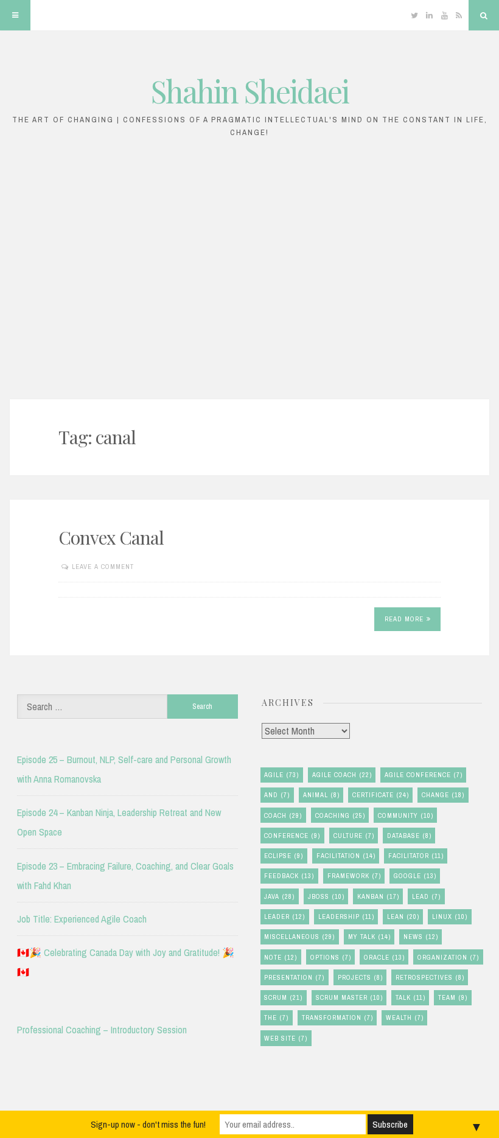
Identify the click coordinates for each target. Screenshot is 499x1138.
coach (283, 815)
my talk (369, 936)
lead (426, 896)
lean (403, 916)
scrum (283, 997)
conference (292, 835)
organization (448, 957)
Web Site (285, 1038)
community (405, 815)
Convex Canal (111, 537)
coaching (340, 815)
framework (354, 875)
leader (284, 916)
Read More (404, 619)
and (277, 795)
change (443, 795)
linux (449, 916)
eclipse (283, 855)
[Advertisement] (249, 275)
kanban (378, 896)
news (420, 936)
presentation (294, 977)
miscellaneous (299, 936)
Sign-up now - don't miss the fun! (148, 1124)
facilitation (345, 855)
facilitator (416, 855)
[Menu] (15, 15)
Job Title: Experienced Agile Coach (82, 919)
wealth (405, 1017)
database (409, 835)
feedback (289, 875)
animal (321, 795)
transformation (337, 1017)
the (276, 1017)
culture (353, 835)
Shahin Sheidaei (250, 91)
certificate (380, 795)
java (279, 896)
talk (410, 997)
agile (281, 774)
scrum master (349, 997)
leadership (346, 916)
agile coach (342, 774)
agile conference (423, 774)
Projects (360, 977)
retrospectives (430, 977)
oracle (384, 957)
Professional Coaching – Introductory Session (102, 1029)
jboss (326, 896)
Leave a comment (103, 566)
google (415, 875)
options (330, 957)
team (452, 997)
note (280, 957)
